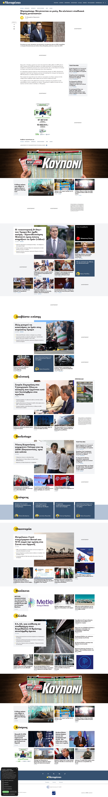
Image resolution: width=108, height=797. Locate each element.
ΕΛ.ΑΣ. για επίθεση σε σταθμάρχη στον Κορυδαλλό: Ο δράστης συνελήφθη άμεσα (28, 627)
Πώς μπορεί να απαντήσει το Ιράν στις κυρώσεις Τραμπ (28, 327)
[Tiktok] (64, 773)
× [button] (16, 768)
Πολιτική (22, 376)
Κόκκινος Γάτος (87, 238)
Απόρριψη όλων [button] (13, 791)
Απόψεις (22, 497)
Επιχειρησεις (74, 2)
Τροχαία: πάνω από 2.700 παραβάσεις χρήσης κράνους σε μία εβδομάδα (22, 667)
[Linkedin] (14, 28)
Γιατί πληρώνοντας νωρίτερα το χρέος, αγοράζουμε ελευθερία (41, 505)
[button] (9, 794)
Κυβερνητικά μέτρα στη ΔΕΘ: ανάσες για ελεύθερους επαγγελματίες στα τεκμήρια (43, 273)
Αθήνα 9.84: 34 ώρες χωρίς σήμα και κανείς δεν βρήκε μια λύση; (43, 427)
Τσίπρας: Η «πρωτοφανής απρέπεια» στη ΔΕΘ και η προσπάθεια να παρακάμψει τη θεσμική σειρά (64, 273)
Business (22, 590)
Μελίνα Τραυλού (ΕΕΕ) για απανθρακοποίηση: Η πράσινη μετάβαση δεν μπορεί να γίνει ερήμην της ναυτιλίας (22, 581)
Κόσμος (22, 727)
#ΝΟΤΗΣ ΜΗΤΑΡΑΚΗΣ (40, 8)
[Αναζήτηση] (105, 2)
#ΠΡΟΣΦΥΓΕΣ (33, 8)
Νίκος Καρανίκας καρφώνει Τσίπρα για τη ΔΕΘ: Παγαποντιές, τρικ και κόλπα (29, 448)
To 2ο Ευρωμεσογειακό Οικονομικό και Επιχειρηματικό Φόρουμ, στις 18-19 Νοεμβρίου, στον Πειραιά (43, 581)
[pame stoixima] (54, 163)
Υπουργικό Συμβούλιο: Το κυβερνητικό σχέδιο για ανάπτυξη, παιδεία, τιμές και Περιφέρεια (42, 291)
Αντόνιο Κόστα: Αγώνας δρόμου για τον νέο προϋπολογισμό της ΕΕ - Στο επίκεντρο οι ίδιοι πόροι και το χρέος (62, 738)
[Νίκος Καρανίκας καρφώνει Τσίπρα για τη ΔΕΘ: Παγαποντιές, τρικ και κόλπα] (54, 456)
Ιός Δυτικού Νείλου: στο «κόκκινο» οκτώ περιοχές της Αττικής (84, 637)
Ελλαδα (80, 2)
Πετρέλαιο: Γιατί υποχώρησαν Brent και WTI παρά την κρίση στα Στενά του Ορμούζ (77, 76)
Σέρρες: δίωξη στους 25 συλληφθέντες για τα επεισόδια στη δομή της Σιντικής (64, 668)
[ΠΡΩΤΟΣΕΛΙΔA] (85, 391)
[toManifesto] (11, 2)
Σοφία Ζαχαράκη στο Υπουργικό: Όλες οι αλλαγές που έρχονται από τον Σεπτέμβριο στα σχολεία (77, 70)
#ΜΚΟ (47, 8)
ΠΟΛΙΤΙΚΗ (75, 72)
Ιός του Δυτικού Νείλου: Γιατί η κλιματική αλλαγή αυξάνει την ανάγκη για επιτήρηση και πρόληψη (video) (43, 668)
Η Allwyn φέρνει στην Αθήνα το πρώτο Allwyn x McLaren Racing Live (20, 188)
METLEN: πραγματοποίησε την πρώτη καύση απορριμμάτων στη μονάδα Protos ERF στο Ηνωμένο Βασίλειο (21, 602)
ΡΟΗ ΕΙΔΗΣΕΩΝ (91, 2)
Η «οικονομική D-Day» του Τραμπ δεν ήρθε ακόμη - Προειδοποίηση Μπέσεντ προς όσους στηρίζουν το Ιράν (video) (77, 91)
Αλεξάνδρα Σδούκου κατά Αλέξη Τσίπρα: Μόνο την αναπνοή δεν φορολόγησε (83, 256)
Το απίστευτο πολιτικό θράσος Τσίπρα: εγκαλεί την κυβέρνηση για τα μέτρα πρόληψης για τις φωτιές (43, 488)
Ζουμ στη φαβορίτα (82, 227)
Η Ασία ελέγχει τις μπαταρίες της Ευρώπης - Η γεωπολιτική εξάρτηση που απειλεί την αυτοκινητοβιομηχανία (64, 369)
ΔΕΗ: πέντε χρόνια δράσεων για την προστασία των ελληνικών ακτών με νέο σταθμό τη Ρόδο (84, 608)
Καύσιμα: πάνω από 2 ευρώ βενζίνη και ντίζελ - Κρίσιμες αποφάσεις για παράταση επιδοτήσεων (64, 581)
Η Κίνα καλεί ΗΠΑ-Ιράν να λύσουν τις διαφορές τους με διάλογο (28, 334)
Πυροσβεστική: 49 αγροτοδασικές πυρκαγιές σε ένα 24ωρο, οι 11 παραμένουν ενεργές (83, 621)
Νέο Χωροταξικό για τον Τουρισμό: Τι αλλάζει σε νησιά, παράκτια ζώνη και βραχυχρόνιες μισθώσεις (64, 428)
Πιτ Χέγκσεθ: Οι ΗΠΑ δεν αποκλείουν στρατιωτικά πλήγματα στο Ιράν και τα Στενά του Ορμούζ (77, 83)
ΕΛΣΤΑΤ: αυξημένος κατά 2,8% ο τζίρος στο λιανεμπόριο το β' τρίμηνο (64, 607)
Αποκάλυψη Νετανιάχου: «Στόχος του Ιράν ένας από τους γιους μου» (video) (64, 290)
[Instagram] (48, 773)
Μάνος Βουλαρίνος (24, 516)
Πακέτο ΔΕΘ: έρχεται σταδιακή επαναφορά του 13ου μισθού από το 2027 (84, 576)
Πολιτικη (56, 2)
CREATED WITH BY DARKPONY (86, 792)
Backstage (23, 436)
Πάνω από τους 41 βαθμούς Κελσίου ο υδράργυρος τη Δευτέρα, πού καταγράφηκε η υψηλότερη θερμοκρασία (84, 629)
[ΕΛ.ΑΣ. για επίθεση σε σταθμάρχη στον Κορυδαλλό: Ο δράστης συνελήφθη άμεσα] (54, 636)
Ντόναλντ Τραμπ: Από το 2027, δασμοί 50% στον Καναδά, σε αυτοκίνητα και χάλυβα (64, 762)
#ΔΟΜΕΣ (51, 8)
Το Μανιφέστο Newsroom (32, 17)
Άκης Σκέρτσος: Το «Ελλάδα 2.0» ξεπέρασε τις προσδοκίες (21, 290)
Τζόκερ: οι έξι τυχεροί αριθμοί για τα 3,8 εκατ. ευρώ (63, 191)
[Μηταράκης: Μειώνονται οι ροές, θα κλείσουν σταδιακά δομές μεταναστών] (14, 26)
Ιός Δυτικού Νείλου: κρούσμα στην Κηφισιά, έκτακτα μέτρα (84, 643)
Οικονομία (24, 529)
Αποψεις (61, 2)
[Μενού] (103, 2)
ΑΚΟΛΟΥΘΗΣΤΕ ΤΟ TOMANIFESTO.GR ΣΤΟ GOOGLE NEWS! (32, 145)
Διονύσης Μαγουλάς (45, 516)
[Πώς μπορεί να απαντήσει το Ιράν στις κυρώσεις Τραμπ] (54, 337)
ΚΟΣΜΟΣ (74, 86)
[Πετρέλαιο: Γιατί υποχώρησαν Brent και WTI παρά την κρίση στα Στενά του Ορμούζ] (54, 549)
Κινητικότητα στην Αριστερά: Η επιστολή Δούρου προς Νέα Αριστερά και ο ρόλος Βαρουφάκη (23, 488)
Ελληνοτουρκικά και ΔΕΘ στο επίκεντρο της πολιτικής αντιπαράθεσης (20, 369)
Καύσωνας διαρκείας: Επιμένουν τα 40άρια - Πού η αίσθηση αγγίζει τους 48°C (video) (84, 650)
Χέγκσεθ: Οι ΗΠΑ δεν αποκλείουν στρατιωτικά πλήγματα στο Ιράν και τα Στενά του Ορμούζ (21, 738)
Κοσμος (85, 2)
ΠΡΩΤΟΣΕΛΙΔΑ (99, 2)
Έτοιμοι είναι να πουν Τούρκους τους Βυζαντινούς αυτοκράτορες (23, 505)
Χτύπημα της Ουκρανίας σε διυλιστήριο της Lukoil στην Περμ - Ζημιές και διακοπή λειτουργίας (42, 762)
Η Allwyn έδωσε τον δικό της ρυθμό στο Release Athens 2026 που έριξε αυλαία (84, 192)
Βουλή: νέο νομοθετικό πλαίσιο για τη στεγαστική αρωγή (23, 427)
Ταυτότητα (54, 782)
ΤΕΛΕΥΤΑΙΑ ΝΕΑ (74, 65)
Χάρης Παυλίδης (84, 273)
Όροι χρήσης (47, 782)
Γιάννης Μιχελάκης (65, 516)
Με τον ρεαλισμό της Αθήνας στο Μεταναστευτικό (84, 262)
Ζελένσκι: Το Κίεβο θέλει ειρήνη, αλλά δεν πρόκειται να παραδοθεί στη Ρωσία (84, 762)
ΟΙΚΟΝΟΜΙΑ (75, 79)
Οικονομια (67, 2)
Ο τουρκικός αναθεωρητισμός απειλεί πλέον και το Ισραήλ (63, 505)
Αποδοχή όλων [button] (6, 791)
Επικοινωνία (61, 782)
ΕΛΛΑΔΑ (22, 8)
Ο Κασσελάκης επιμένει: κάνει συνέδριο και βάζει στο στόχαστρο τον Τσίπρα (64, 488)
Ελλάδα (21, 615)
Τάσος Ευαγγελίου (44, 369)
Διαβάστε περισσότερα (11, 778)
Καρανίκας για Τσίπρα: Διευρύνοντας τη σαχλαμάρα (26, 462)
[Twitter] (53, 773)
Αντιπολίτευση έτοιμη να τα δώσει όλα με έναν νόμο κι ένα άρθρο (43, 358)
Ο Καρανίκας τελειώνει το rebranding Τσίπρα (25, 457)
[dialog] (9, 781)
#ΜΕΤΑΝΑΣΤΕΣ (27, 8)
